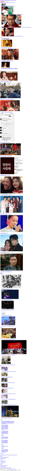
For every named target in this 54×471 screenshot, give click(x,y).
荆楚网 (1, 465)
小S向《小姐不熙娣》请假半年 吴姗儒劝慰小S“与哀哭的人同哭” (6, 194)
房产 (11, 0)
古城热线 (8, 457)
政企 (12, 0)
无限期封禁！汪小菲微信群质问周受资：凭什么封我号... (5, 142)
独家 (4, 0)
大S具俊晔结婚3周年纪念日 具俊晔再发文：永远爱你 (5, 175)
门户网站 (1, 459)
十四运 (14, 0)
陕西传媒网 (4, 457)
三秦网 (6, 457)
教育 (5, 0)
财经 (6, 0)
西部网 (5, 458)
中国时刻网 (4, 465)
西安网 (1, 458)
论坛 (2, 0)
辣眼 (1, 273)
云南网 (2, 465)
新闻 (1, 0)
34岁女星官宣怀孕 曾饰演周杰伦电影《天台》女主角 (5, 252)
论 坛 (14, 2)
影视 (8, 2)
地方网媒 (1, 464)
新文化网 (7, 465)
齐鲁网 (5, 466)
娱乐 (3, 0)
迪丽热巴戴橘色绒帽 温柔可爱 (5, 38)
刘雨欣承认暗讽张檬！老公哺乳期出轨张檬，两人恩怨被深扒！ (10, 68)
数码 (7, 0)
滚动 (13, 2)
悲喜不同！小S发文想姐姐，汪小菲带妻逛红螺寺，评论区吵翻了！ (6, 81)
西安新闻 (12, 2)
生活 (10, 0)
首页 (0, 0)
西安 (1, 327)
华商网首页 (1, 2)
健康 (8, 0)
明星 (7, 2)
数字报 (15, 0)
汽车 (9, 0)
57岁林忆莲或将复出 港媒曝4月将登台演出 (7, 60)
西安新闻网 (3, 458)
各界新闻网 (1, 457)
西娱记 (5, 2)
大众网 (1, 466)
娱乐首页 (4, 2)
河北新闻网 (3, 466)
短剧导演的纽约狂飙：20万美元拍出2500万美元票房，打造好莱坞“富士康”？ (7, 99)
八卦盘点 (10, 2)
